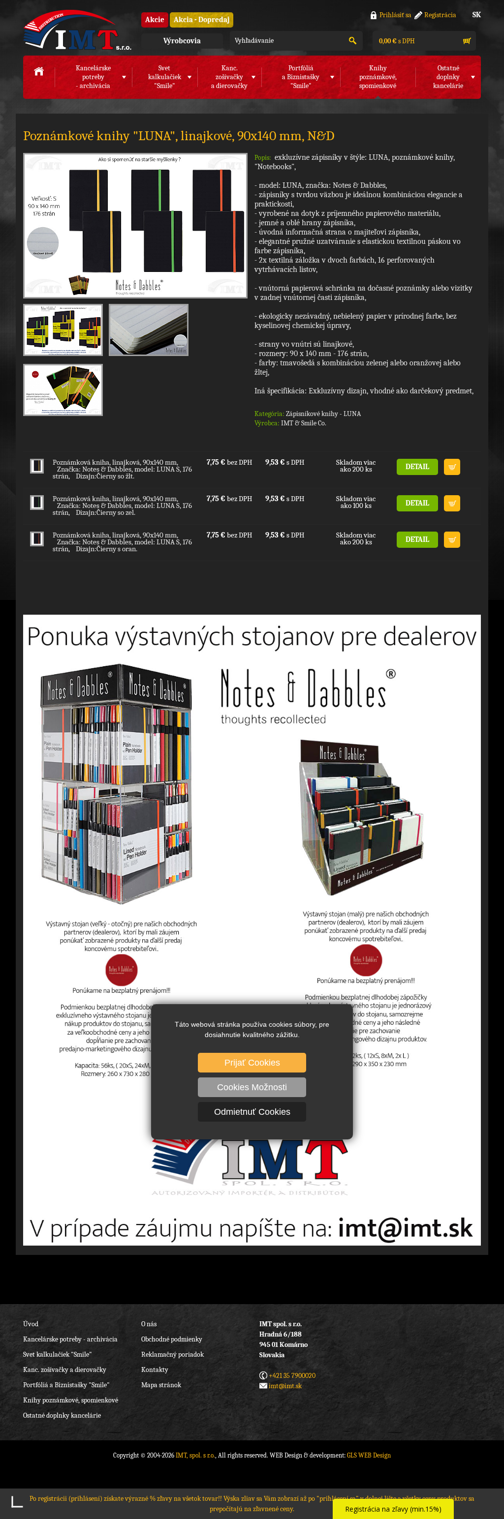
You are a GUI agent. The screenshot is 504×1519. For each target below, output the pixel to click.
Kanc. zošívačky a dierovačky (64, 1369)
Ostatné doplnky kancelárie (62, 1415)
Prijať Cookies (252, 1063)
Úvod (30, 1324)
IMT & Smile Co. (303, 423)
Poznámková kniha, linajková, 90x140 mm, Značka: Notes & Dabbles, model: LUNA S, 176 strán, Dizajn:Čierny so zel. (122, 505)
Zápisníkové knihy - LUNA (323, 414)
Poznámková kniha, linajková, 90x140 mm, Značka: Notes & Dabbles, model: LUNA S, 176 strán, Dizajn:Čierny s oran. (122, 542)
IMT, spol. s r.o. (77, 30)
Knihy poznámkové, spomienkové (70, 1400)
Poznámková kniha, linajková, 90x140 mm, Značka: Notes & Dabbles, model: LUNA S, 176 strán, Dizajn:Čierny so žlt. (122, 469)
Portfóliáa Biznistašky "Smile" (300, 77)
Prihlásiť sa (395, 15)
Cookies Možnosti (252, 1087)
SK (476, 14)
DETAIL (417, 466)
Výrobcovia (182, 40)
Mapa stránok (161, 1385)
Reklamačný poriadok (172, 1354)
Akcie (154, 19)
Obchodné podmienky (171, 1339)
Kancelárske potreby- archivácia (93, 77)
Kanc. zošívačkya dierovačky (229, 77)
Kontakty (154, 1369)
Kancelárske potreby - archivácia (70, 1339)
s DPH (396, 41)
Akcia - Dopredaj (201, 19)
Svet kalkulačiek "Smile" (57, 1354)
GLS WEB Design (369, 1455)
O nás (149, 1324)
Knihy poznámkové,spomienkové (378, 77)
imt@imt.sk (285, 1386)
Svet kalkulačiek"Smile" (164, 77)
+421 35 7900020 (292, 1375)
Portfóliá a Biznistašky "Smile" (66, 1385)
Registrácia (440, 15)
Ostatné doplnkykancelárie (448, 77)
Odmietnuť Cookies (252, 1112)
